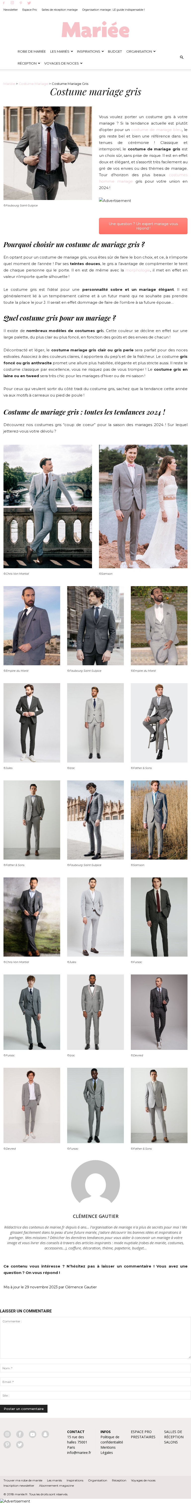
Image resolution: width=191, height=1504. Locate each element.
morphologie (137, 270)
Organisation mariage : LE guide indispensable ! (113, 9)
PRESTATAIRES (143, 1437)
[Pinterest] (20, 3)
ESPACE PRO (141, 1431)
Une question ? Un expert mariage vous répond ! (143, 226)
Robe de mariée (32, 51)
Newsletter (10, 9)
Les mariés (54, 1480)
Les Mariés (59, 51)
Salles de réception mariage (60, 9)
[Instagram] (12, 3)
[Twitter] (29, 3)
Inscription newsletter (18, 1485)
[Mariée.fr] (95, 29)
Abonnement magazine (56, 1485)
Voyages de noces (61, 63)
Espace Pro (29, 9)
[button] (182, 57)
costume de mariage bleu (156, 129)
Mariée (9, 84)
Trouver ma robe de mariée (22, 1480)
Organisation (139, 51)
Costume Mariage (33, 84)
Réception (27, 63)
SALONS (171, 1442)
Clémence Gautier (95, 1216)
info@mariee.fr (79, 1452)
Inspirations (88, 51)
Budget (115, 51)
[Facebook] (3, 3)
